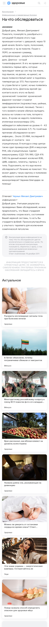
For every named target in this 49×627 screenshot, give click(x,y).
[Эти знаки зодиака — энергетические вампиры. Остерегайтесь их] (24, 557)
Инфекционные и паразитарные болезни (19, 15)
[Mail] (8, 3)
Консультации (8, 12)
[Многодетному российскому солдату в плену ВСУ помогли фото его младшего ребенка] (24, 390)
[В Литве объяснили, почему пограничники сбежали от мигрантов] (24, 348)
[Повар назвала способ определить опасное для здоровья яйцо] (24, 599)
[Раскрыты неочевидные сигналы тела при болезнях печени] (24, 307)
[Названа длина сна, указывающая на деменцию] (24, 473)
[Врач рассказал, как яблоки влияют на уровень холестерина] (24, 432)
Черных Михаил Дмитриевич (28, 196)
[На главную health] (17, 3)
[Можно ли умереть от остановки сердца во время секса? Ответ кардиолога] (24, 515)
